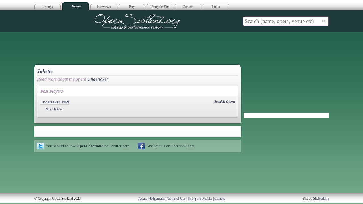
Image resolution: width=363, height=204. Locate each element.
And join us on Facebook (170, 146)
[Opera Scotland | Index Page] (137, 21)
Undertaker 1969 (54, 102)
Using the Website (200, 199)
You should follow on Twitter (87, 146)
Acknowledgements (151, 199)
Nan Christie (53, 109)
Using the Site (159, 7)
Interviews (104, 7)
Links (216, 7)
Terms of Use (176, 199)
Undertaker (97, 79)
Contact (188, 7)
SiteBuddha (321, 199)
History (76, 6)
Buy (132, 7)
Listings (47, 7)
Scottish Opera (224, 102)
